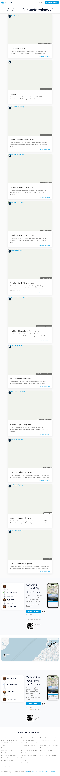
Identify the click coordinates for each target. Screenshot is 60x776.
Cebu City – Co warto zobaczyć (49, 745)
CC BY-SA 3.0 (49, 134)
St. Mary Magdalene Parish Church (25, 331)
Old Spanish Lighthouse (20, 378)
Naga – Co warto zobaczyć (48, 738)
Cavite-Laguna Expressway (22, 424)
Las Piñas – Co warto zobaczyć (10, 755)
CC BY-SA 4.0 (49, 43)
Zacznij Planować (33, 611)
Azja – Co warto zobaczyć (8, 738)
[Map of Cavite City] (30, 649)
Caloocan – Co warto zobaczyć (30, 755)
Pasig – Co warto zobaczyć (28, 753)
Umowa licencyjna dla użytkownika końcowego (45, 771)
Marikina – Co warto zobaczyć (29, 763)
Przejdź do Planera (51, 2)
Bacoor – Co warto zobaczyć (9, 758)
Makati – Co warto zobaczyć (29, 743)
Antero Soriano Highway (21, 472)
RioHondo (43, 134)
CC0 (51, 467)
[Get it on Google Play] (45, 611)
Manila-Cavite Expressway (22, 139)
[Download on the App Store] (42, 611)
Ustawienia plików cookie (16, 773)
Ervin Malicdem (41, 419)
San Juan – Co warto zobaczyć (29, 750)
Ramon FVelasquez (41, 326)
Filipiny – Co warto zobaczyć (9, 740)
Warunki (33, 771)
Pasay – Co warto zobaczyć (28, 738)
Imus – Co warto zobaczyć (8, 753)
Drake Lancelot (42, 43)
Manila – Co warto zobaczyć (29, 740)
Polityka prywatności (5, 773)
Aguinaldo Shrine (18, 48)
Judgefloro (46, 467)
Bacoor (13, 94)
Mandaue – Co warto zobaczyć (49, 748)
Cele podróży (27, 771)
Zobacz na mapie (44, 56)
